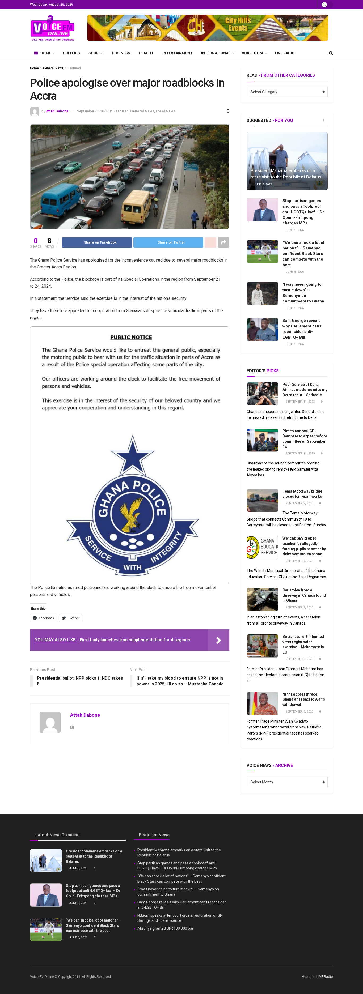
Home (45, 53)
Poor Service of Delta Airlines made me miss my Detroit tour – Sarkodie (304, 389)
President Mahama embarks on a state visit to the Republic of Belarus (94, 856)
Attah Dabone (57, 111)
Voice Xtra (252, 53)
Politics (71, 53)
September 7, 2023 (299, 503)
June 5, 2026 (262, 184)
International (215, 53)
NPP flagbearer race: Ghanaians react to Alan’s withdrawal (303, 699)
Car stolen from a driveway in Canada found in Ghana (304, 595)
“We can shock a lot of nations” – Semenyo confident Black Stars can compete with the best (303, 253)
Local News (165, 111)
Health (146, 53)
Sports (96, 53)
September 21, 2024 (92, 111)
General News (53, 68)
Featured (74, 68)
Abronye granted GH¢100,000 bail (165, 928)
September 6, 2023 (299, 659)
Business (121, 53)
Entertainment (177, 53)
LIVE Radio (284, 53)
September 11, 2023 (300, 401)
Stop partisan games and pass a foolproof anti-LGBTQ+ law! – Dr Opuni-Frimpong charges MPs (303, 211)
